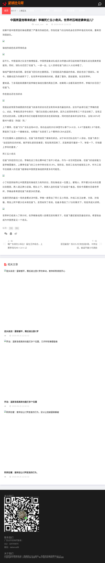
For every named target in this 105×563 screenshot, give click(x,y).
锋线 (16, 228)
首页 (6, 11)
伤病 (11, 228)
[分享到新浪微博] (15, 233)
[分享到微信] (5, 233)
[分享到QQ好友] (10, 233)
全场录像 (70, 11)
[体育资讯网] (13, 3)
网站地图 (60, 557)
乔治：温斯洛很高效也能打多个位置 (20, 401)
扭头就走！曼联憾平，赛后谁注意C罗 (21, 331)
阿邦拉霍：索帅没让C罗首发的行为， (21, 472)
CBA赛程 (45, 11)
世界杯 (82, 11)
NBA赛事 (30, 11)
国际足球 (58, 11)
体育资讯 (17, 11)
